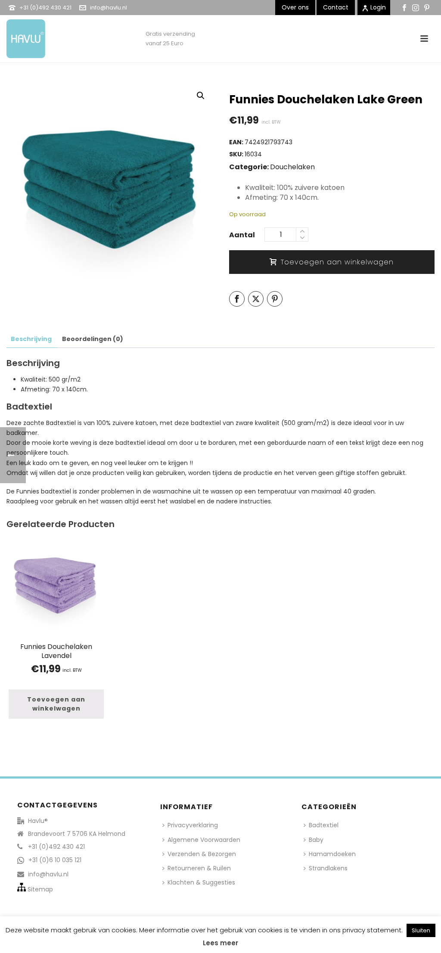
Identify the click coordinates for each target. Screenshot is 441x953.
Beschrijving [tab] (31, 339)
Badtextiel (324, 825)
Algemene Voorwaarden (204, 839)
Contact (335, 7)
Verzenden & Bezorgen (202, 854)
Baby (316, 839)
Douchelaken (292, 167)
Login (378, 7)
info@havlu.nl (108, 7)
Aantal (242, 235)
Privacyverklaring (193, 825)
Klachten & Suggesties (201, 882)
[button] (200, 95)
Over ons (295, 7)
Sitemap (40, 889)
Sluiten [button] (421, 930)
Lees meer (220, 942)
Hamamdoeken (332, 854)
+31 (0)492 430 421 (45, 7)
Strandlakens (328, 868)
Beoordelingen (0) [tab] (92, 339)
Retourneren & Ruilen (199, 868)
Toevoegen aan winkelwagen (337, 262)
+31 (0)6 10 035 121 (54, 860)
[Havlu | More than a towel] (22, 34)
